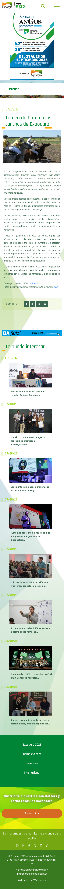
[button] (26, 304)
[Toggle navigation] (57, 6)
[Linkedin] (23, 845)
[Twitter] (35, 845)
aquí (56, 287)
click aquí (33, 283)
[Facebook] (17, 845)
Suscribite (32, 813)
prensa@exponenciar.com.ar (32, 873)
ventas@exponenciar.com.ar (31, 869)
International (32, 773)
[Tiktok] (47, 845)
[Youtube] (41, 845)
